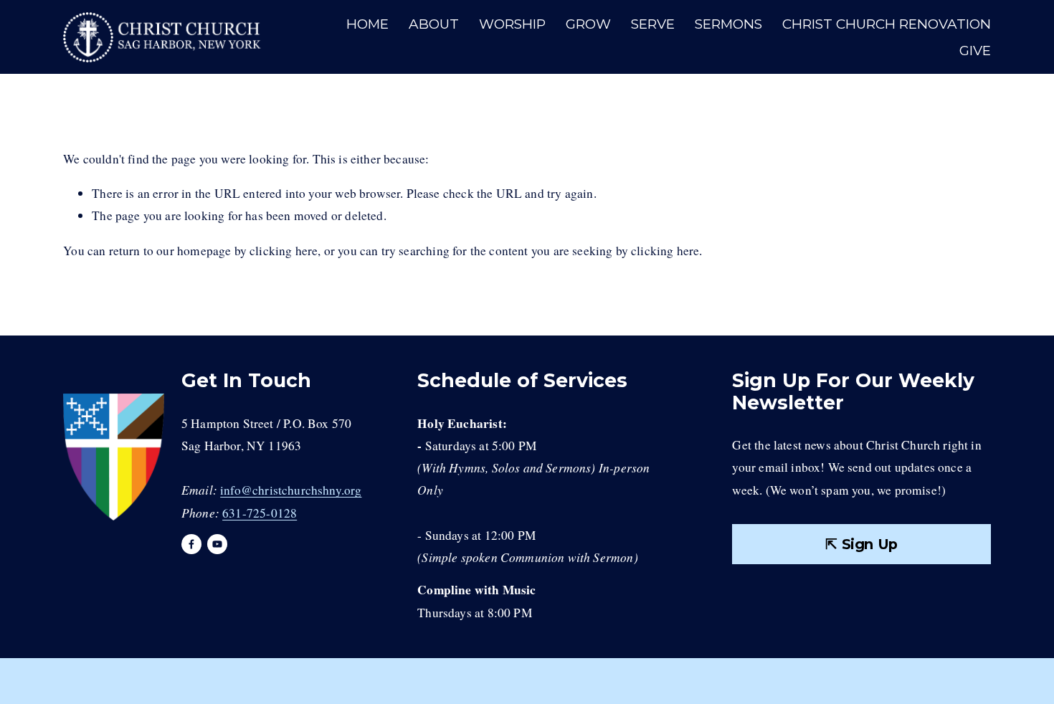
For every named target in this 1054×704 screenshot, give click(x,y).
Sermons (728, 24)
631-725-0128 (259, 513)
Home (367, 24)
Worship (512, 24)
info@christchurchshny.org (290, 490)
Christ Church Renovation (886, 24)
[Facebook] (191, 544)
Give (975, 50)
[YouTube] (217, 544)
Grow (588, 24)
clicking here (284, 250)
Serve (653, 24)
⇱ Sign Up (861, 544)
